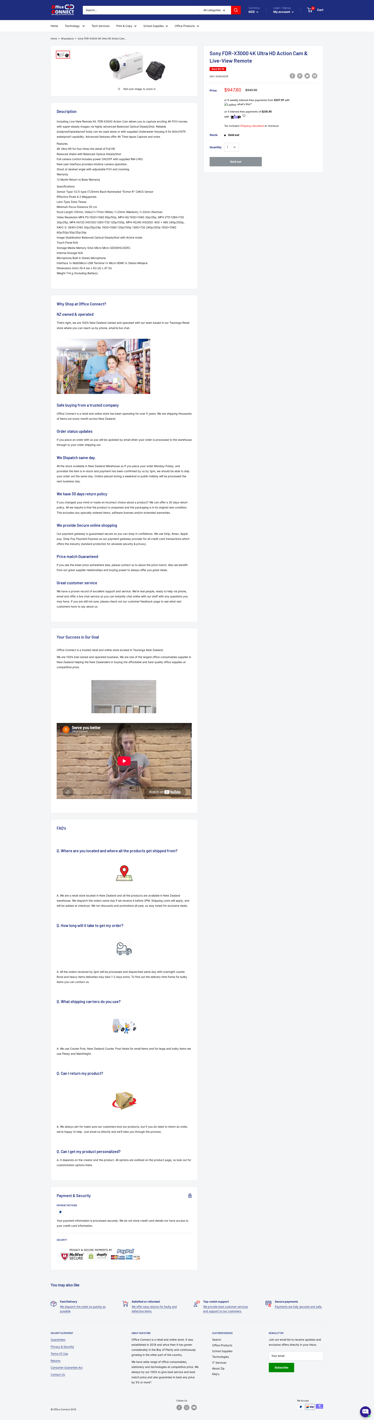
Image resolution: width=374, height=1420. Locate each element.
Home (54, 38)
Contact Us (58, 1374)
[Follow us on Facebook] (179, 1407)
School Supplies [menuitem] (153, 25)
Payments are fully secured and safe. (298, 1306)
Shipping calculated (252, 125)
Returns (55, 1360)
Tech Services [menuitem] (100, 25)
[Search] (236, 10)
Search (216, 1339)
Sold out (235, 161)
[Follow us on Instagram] (186, 1407)
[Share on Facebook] (292, 76)
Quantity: (216, 147)
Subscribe (281, 1367)
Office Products (222, 1345)
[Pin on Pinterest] (300, 76)
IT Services (219, 1362)
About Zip (218, 1368)
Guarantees (58, 1339)
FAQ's (215, 1374)
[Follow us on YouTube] (194, 1407)
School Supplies (222, 1351)
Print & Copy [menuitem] (124, 25)
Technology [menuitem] (72, 25)
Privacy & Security (62, 1346)
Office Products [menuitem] (185, 25)
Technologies (220, 1356)
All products (67, 38)
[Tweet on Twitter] (307, 76)
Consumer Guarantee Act (67, 1367)
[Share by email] (314, 76)
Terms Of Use (59, 1353)
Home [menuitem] (54, 25)
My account (282, 12)
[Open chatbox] (365, 1411)
